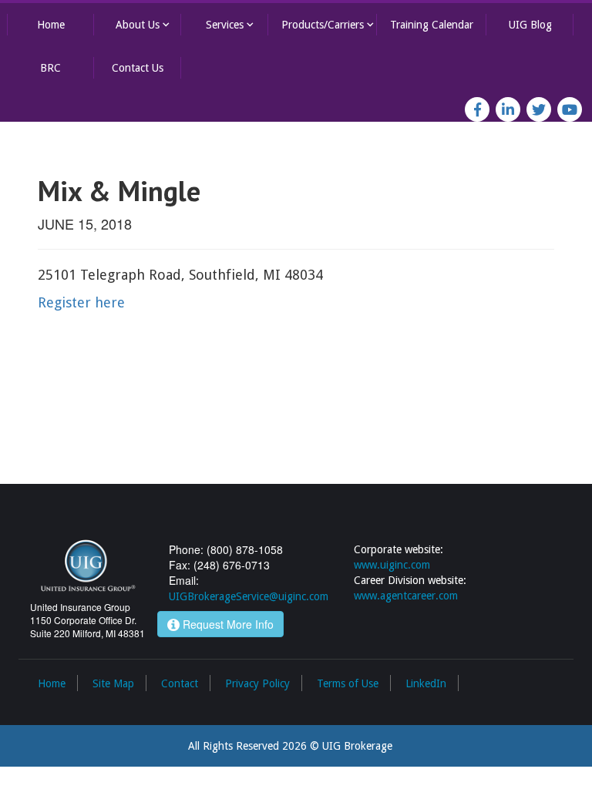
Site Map (113, 683)
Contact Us (137, 68)
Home (51, 24)
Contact (179, 683)
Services (231, 24)
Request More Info (227, 624)
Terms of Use (347, 683)
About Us (144, 24)
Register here (81, 302)
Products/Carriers (329, 24)
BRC (50, 68)
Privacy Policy (257, 683)
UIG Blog (530, 24)
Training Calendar (431, 24)
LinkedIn (425, 683)
